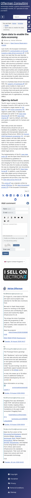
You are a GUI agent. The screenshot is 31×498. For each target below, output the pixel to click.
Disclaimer (14, 479)
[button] (3, 195)
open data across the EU (11, 179)
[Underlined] (12, 217)
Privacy (13, 483)
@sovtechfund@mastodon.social (16, 429)
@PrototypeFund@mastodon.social (15, 349)
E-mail (9, 212)
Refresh (17, 245)
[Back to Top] (28, 495)
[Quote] (15, 217)
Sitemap (13, 492)
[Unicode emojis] (5, 221)
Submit (5, 253)
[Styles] (8, 221)
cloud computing (16, 109)
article (6, 183)
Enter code (6, 249)
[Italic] (8, 217)
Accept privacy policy (10, 240)
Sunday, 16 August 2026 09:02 (15, 393)
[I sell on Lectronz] (15, 274)
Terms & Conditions (17, 488)
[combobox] (21, 17)
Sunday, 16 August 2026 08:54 (15, 424)
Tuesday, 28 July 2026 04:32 (14, 462)
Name (7, 209)
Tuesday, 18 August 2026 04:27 (15, 341)
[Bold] (5, 217)
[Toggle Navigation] (2, 17)
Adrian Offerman (6, 185)
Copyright (13, 474)
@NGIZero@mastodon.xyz (14, 294)
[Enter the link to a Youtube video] (18, 217)
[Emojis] (22, 217)
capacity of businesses (15, 84)
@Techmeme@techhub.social (15, 398)
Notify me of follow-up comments (14, 238)
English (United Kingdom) (14, 261)
